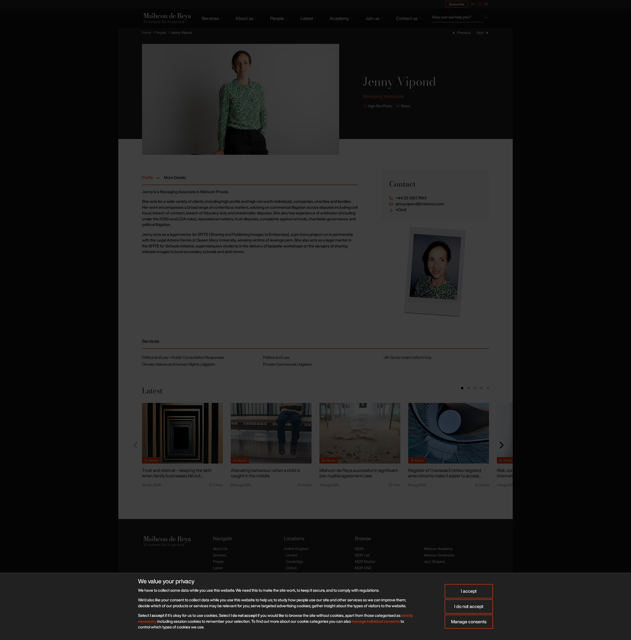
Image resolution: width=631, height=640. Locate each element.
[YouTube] (486, 4)
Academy (339, 18)
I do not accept (468, 606)
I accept (469, 591)
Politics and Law (276, 357)
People (277, 18)
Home (146, 32)
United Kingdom (296, 548)
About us (244, 18)
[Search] (486, 18)
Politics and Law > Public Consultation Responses (183, 357)
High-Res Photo (380, 106)
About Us (220, 548)
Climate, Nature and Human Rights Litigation (178, 364)
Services (210, 18)
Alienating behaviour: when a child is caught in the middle (265, 473)
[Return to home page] (166, 18)
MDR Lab (362, 555)
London (292, 555)
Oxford (291, 567)
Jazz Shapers (434, 561)
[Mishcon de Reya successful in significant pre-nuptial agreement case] (359, 433)
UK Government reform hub (407, 357)
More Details (175, 177)
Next (480, 32)
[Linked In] (473, 4)
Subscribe (456, 4)
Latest (306, 18)
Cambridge (294, 561)
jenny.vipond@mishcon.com (420, 204)
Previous (464, 32)
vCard (401, 209)
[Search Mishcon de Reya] (460, 18)
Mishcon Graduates (439, 555)
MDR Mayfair (365, 561)
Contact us (407, 18)
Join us (372, 18)
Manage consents (469, 621)
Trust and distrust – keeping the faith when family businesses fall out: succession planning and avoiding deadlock (176, 478)
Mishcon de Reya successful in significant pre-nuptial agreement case (358, 473)
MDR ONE (363, 567)
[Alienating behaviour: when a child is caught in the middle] (271, 433)
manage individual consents (375, 621)
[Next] (501, 445)
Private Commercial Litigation (287, 364)
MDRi (359, 548)
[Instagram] (479, 4)
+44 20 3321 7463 (411, 198)
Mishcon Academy (438, 548)
